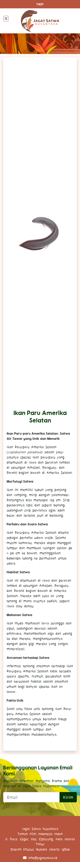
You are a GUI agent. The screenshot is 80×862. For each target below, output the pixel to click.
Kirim (68, 797)
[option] (40, 233)
